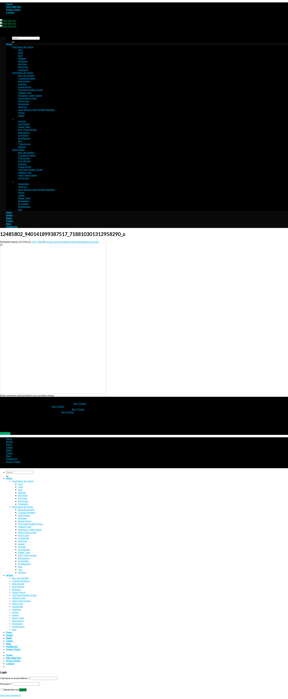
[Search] (13, 42)
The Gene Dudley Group (30, 89)
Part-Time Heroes (27, 129)
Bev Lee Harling (26, 75)
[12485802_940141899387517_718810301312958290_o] (53, 392)
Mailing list (12, 226)
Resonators (24, 132)
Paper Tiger (24, 126)
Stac (20, 141)
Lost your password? (10, 695)
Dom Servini (24, 161)
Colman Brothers (27, 78)
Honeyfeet (23, 103)
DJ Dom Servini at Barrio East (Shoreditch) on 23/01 (72, 241)
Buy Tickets (80, 403)
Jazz (20, 49)
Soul (20, 55)
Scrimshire (23, 135)
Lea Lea (22, 121)
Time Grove (24, 143)
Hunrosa (22, 106)
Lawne (21, 115)
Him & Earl (23, 101)
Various (22, 146)
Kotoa (21, 112)
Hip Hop (22, 64)
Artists (9, 441)
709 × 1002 (37, 241)
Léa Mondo (24, 123)
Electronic (23, 66)
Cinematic (23, 69)
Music (9, 44)
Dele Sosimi (24, 81)
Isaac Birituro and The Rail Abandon (36, 109)
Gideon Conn (24, 92)
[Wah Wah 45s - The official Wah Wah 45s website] (8, 23)
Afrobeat (23, 61)
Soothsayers (24, 138)
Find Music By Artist (22, 72)
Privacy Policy (13, 9)
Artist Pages (18, 149)
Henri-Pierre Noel (27, 98)
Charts (9, 220)
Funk (20, 52)
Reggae (22, 58)
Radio (9, 218)
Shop (8, 223)
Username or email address (14, 678)
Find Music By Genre (22, 46)
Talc (20, 569)
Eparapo (22, 84)
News (9, 212)
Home (9, 3)
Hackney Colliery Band (30, 95)
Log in (22, 690)
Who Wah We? (13, 6)
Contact (10, 12)
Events (9, 215)
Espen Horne (24, 86)
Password (6, 683)
